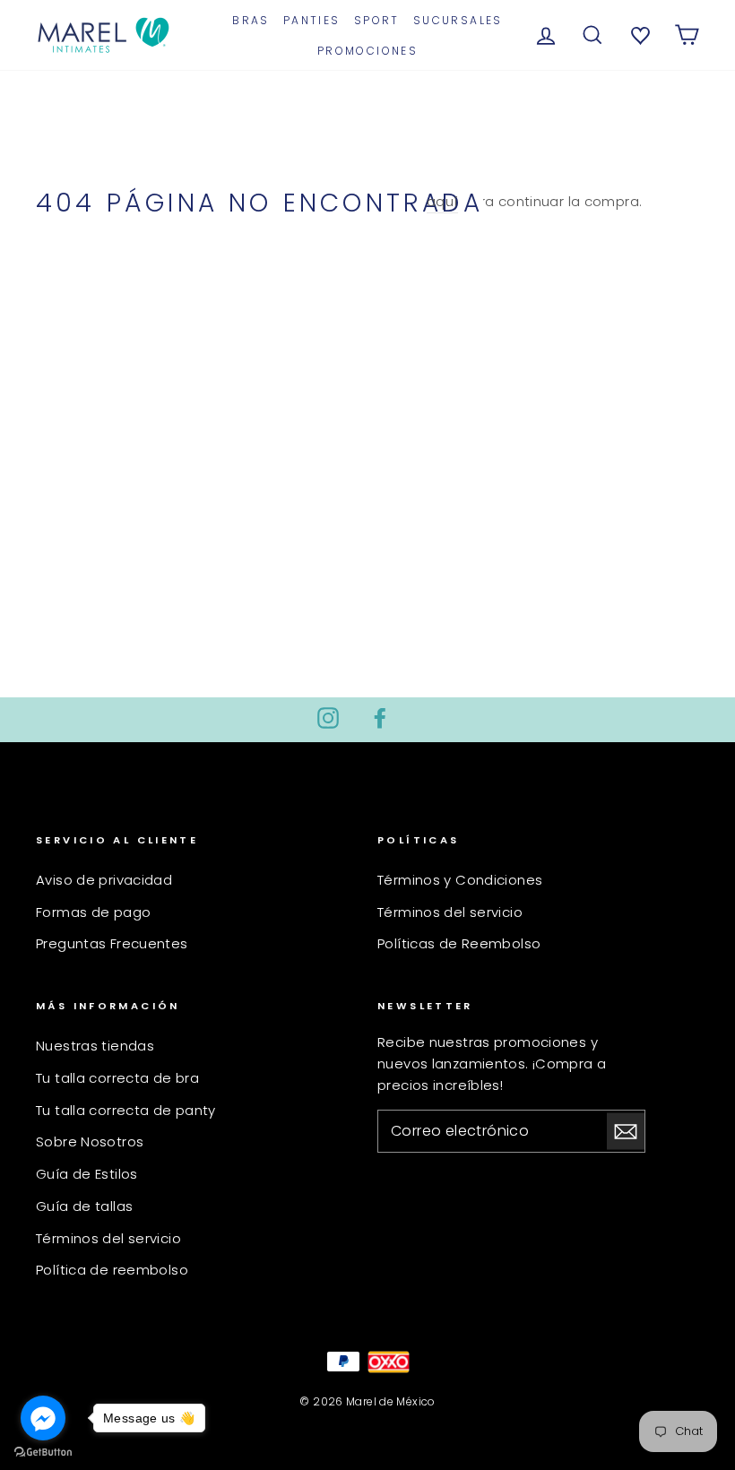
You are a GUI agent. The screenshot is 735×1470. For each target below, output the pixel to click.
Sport (377, 20)
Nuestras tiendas (95, 1045)
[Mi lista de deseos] (637, 34)
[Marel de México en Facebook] (380, 717)
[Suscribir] (625, 1131)
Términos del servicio (450, 912)
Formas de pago (93, 912)
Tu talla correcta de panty (126, 1110)
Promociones (367, 50)
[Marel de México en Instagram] (328, 717)
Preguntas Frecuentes (112, 943)
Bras (251, 20)
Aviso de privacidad (104, 879)
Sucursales (458, 20)
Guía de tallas (84, 1206)
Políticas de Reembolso (458, 943)
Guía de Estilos (87, 1173)
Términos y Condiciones (459, 879)
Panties (312, 20)
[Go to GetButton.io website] (43, 1452)
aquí (442, 201)
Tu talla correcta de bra (117, 1077)
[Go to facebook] (43, 1418)
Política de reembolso (112, 1269)
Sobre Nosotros (89, 1141)
